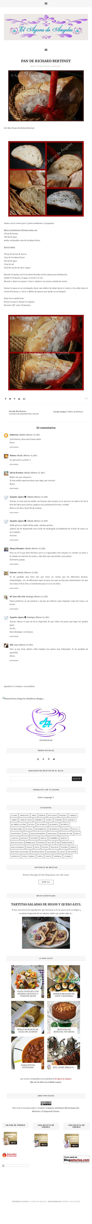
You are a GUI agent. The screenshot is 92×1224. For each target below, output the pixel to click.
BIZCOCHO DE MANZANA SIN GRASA (64, 1030)
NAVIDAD (41, 843)
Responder (14, 447)
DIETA (26, 833)
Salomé (13, 572)
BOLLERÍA (63, 815)
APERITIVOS (24, 815)
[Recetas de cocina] (9, 1156)
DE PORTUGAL (54, 829)
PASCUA (29, 847)
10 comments (55, 66)
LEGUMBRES (53, 838)
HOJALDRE (34, 838)
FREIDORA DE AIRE (65, 833)
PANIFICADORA (67, 843)
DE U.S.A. (75, 829)
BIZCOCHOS (52, 815)
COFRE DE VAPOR (26, 820)
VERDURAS (57, 856)
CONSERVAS (38, 820)
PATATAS (45, 847)
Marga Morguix (17, 548)
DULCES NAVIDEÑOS (38, 833)
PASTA (37, 847)
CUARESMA (58, 820)
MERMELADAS (30, 843)
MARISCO (64, 838)
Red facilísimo (52, 852)
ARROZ (34, 815)
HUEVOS (43, 838)
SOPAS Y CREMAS (28, 856)
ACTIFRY (14, 815)
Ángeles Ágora (17, 497)
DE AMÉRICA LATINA (18, 824)
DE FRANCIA (54, 824)
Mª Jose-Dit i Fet (17, 596)
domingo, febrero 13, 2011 (37, 596)
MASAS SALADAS (17, 843)
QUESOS (73, 847)
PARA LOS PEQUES (17, 847)
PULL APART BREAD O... (64, 1067)
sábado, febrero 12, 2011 (29, 434)
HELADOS (24, 838)
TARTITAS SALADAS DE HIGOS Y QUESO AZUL (46, 904)
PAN (86, 398)
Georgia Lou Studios (71, 1201)
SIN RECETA (15, 856)
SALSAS (62, 852)
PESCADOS (54, 847)
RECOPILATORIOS (38, 852)
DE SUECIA (66, 829)
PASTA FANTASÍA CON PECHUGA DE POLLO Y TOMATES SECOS (28, 993)
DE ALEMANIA (70, 820)
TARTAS (40, 856)
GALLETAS (14, 838)
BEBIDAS (42, 815)
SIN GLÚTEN (72, 852)
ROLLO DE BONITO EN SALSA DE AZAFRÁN (27, 1030)
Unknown (14, 434)
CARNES (14, 820)
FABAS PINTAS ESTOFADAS (28, 1066)
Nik (11, 645)
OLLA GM (50, 843)
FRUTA (77, 833)
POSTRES (64, 847)
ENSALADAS (52, 833)
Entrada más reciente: (23, 412)
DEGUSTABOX (16, 833)
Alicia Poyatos (16, 472)
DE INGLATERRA (17, 829)
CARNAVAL (73, 815)
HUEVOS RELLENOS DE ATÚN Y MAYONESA (64, 994)
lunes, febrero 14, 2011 (23, 645)
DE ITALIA (29, 829)
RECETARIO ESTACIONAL (20, 852)
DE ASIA (31, 824)
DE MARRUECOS (41, 829)
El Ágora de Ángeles (38, 1201)
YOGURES (67, 856)
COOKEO (49, 820)
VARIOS (48, 856)
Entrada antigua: (68, 412)
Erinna (13, 455)
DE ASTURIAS (42, 824)
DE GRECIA (65, 824)
